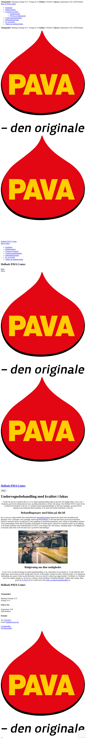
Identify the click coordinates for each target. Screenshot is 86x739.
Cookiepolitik (6, 626)
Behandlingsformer (12, 20)
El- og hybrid (10, 22)
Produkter (8, 8)
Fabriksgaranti (15, 14)
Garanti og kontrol (11, 12)
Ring (2, 269)
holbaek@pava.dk (12, 622)
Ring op (4, 4)
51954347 (7, 620)
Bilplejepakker (10, 10)
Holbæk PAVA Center (9, 241)
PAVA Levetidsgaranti (18, 16)
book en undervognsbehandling (57, 580)
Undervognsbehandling (13, 18)
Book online (11, 4)
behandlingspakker (43, 517)
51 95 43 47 (26, 580)
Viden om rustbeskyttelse (14, 24)
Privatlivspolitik (6, 628)
